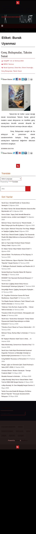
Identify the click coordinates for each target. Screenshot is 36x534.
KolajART (7, 60)
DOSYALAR (19, 9)
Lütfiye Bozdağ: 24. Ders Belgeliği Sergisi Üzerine (17, 383)
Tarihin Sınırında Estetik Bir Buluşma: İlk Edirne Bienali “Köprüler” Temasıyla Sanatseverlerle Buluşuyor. (16, 391)
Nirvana (17, 438)
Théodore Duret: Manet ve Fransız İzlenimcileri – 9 (18, 325)
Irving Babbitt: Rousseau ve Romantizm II (15, 356)
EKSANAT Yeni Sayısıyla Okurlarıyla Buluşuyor (16, 275)
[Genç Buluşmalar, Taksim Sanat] (16, 108)
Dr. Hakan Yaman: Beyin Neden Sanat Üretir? (16, 246)
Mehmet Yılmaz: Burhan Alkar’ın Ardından (15, 330)
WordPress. (24, 438)
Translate (15, 179)
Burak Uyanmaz (9, 66)
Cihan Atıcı (17, 66)
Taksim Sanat (17, 69)
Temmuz (11, 63)
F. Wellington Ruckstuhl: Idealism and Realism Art (17, 264)
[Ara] (27, 186)
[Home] (1, 30)
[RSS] (17, 2)
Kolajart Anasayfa (9, 6)
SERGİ (28, 9)
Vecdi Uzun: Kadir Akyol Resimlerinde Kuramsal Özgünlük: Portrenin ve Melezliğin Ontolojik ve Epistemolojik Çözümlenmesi (17, 350)
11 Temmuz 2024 (18, 60)
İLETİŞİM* (21, 11)
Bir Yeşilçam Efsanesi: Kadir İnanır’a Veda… (15, 336)
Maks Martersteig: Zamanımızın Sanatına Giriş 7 (17, 342)
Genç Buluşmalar (6, 69)
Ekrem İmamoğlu (27, 66)
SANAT (21, 6)
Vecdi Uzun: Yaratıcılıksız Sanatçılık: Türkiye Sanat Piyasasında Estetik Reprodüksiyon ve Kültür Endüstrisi (18, 319)
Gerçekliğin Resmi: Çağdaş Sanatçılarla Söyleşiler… (18, 287)
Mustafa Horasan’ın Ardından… (11, 374)
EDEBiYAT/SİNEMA (8, 9)
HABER (5, 11)
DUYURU (12, 11)
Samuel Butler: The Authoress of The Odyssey (16, 252)
